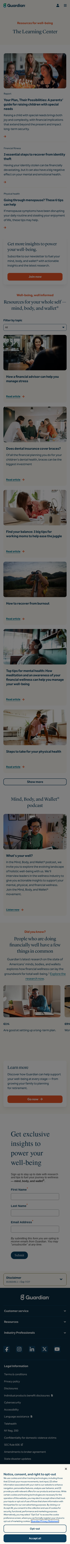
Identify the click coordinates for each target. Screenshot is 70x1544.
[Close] (66, 1469)
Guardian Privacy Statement (45, 1521)
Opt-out (35, 1528)
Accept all (35, 1538)
